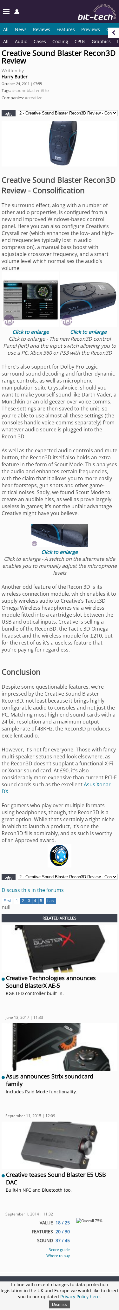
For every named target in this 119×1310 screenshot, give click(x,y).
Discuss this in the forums (33, 890)
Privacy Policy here (80, 1297)
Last (51, 901)
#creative (33, 98)
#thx (45, 90)
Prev (8, 114)
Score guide (59, 1249)
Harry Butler (15, 77)
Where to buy (58, 1255)
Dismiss (59, 1304)
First (7, 901)
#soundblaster (26, 90)
